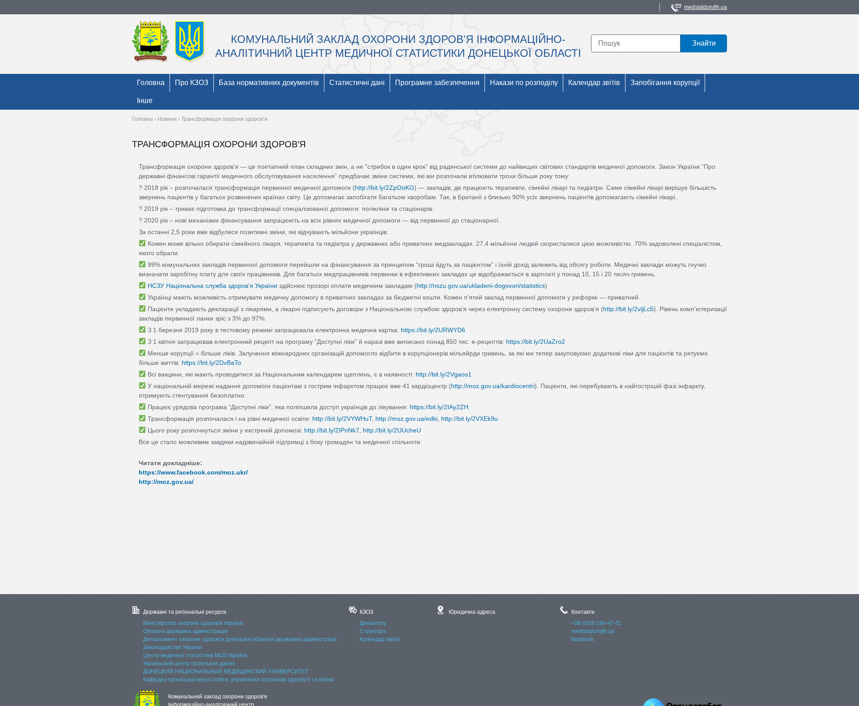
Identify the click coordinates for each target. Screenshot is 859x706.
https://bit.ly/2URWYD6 (433, 330)
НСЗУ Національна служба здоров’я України (212, 285)
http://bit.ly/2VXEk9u (469, 418)
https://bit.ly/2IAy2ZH (439, 407)
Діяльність (373, 623)
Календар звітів (380, 639)
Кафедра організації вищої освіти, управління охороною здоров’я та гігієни (238, 679)
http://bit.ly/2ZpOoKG (384, 187)
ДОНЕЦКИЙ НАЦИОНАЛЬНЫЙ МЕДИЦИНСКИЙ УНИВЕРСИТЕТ (225, 671)
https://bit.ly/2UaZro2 (535, 341)
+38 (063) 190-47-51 (596, 623)
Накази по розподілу (524, 82)
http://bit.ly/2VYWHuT (342, 418)
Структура (373, 631)
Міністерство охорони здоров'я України (193, 623)
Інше (145, 100)
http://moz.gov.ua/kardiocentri (493, 385)
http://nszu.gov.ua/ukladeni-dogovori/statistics (481, 285)
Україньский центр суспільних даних (189, 663)
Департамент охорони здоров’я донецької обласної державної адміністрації (239, 639)
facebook (582, 639)
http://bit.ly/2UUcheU (392, 430)
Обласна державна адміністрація (185, 631)
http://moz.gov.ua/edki (406, 418)
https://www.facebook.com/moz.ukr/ (193, 472)
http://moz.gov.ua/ (166, 481)
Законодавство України (172, 647)
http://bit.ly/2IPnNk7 (331, 430)
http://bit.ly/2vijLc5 (628, 308)
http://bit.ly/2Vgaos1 (444, 374)
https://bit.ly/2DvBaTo (211, 362)
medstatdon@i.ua (705, 7)
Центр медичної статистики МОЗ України (195, 655)
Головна (151, 82)
